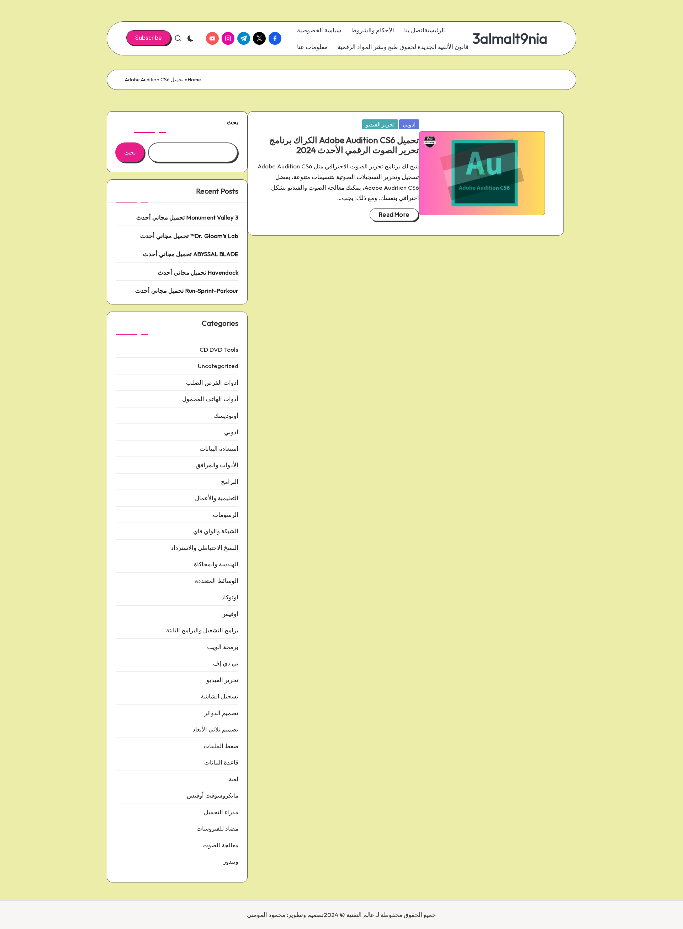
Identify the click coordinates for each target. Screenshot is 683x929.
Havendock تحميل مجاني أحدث (198, 272)
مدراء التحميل (221, 812)
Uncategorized (218, 365)
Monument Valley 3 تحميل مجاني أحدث (187, 217)
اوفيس (229, 613)
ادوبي (409, 124)
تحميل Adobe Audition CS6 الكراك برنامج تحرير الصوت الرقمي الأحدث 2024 (344, 145)
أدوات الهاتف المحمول (210, 399)
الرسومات (225, 514)
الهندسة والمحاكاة (216, 564)
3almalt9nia (509, 38)
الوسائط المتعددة (216, 580)
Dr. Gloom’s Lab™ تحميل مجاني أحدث (189, 235)
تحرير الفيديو (380, 124)
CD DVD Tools (219, 349)
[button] (148, 37)
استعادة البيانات (219, 448)
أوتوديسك (226, 415)
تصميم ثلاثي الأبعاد (215, 729)
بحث (232, 122)
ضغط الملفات (220, 746)
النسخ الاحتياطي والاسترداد (204, 547)
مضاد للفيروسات (217, 828)
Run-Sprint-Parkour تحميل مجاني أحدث (186, 290)
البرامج (229, 481)
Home (194, 79)
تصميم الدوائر (221, 713)
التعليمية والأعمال (216, 498)
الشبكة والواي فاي (215, 531)
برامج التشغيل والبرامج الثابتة (202, 630)
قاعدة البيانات (221, 762)
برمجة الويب (222, 646)
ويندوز (230, 861)
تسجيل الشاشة (219, 696)
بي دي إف (225, 663)
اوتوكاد (229, 597)
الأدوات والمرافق (217, 465)
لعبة (233, 779)
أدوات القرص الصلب (212, 382)
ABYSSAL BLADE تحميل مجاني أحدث (190, 254)
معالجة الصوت (220, 845)
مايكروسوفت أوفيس (212, 795)
